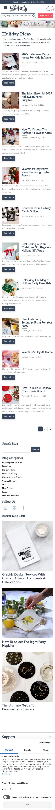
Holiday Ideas (8, 470)
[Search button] (34, 16)
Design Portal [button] (44, 15)
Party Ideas (7, 466)
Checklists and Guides (12, 477)
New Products (8, 488)
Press (4, 492)
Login (48, 10)
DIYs (4, 485)
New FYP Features (10, 496)
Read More (9, 83)
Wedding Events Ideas (12, 463)
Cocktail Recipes (10, 481)
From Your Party (9, 474)
